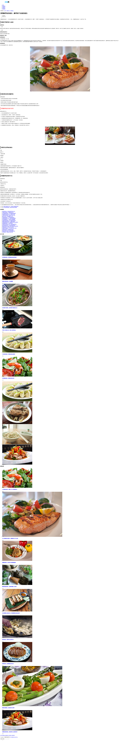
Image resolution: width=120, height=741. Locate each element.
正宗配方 (9, 735)
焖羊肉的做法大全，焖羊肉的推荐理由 (8, 225)
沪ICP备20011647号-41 (14, 737)
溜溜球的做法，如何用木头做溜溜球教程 (9, 562)
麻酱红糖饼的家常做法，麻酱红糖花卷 (8, 221)
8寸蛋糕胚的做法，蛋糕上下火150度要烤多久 (9, 489)
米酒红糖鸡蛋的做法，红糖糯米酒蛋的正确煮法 (10, 222)
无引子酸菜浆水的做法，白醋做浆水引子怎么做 (10, 538)
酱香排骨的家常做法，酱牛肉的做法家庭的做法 (10, 226)
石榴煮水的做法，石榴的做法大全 (8, 212)
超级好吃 (6, 735)
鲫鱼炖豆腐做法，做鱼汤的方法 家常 (8, 707)
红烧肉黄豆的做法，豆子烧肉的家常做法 (9, 220)
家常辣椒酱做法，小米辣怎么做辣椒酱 (8, 219)
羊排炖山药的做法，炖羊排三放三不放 (8, 215)
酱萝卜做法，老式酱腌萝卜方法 (7, 216)
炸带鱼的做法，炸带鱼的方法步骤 (8, 227)
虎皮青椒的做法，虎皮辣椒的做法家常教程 (9, 257)
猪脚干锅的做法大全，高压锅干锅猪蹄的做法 (10, 206)
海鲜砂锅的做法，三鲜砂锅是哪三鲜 (8, 217)
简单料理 (13, 735)
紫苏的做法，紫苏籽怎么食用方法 (8, 639)
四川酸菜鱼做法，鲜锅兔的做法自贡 (8, 378)
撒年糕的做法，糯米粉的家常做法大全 (8, 211)
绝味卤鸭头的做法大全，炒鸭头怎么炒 (8, 214)
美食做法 (11, 10)
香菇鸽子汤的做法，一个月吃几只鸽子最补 (9, 228)
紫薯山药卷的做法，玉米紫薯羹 (7, 281)
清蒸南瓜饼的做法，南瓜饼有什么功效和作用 (9, 731)
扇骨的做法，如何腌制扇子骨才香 (8, 663)
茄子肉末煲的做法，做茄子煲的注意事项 (10, 207)
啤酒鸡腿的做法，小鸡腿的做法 (7, 223)
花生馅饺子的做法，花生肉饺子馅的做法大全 (9, 307)
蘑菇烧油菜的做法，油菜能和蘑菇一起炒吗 (9, 586)
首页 (5, 10)
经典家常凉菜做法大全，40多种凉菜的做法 (9, 224)
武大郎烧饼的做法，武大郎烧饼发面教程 (9, 213)
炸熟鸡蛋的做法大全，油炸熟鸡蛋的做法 (9, 218)
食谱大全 (8, 10)
